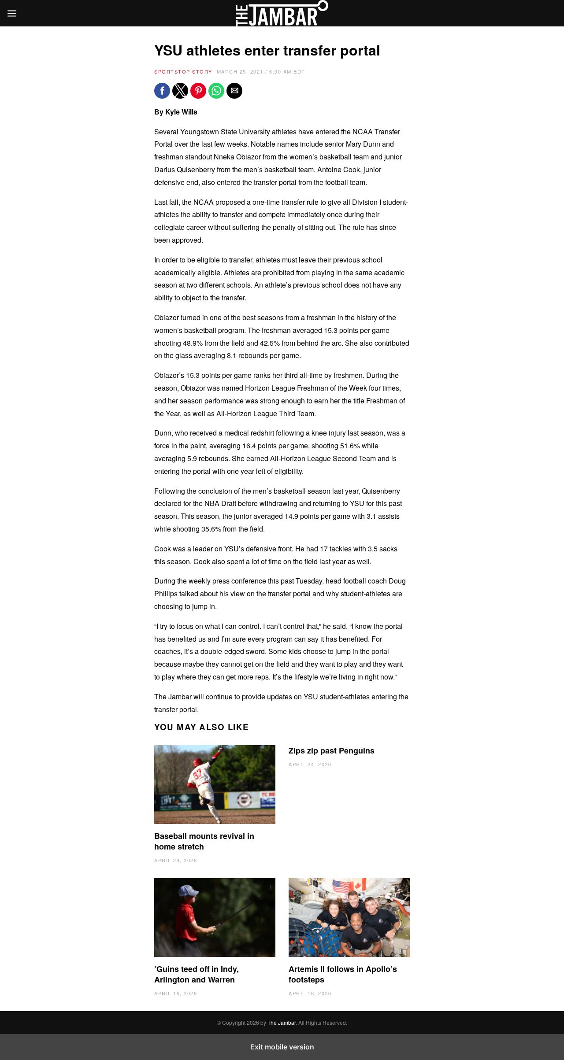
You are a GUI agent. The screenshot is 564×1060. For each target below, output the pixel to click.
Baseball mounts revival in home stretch (204, 841)
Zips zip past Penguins (332, 750)
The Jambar (281, 1022)
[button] (162, 91)
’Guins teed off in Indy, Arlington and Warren (196, 974)
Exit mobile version (282, 1046)
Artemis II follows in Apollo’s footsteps (343, 974)
